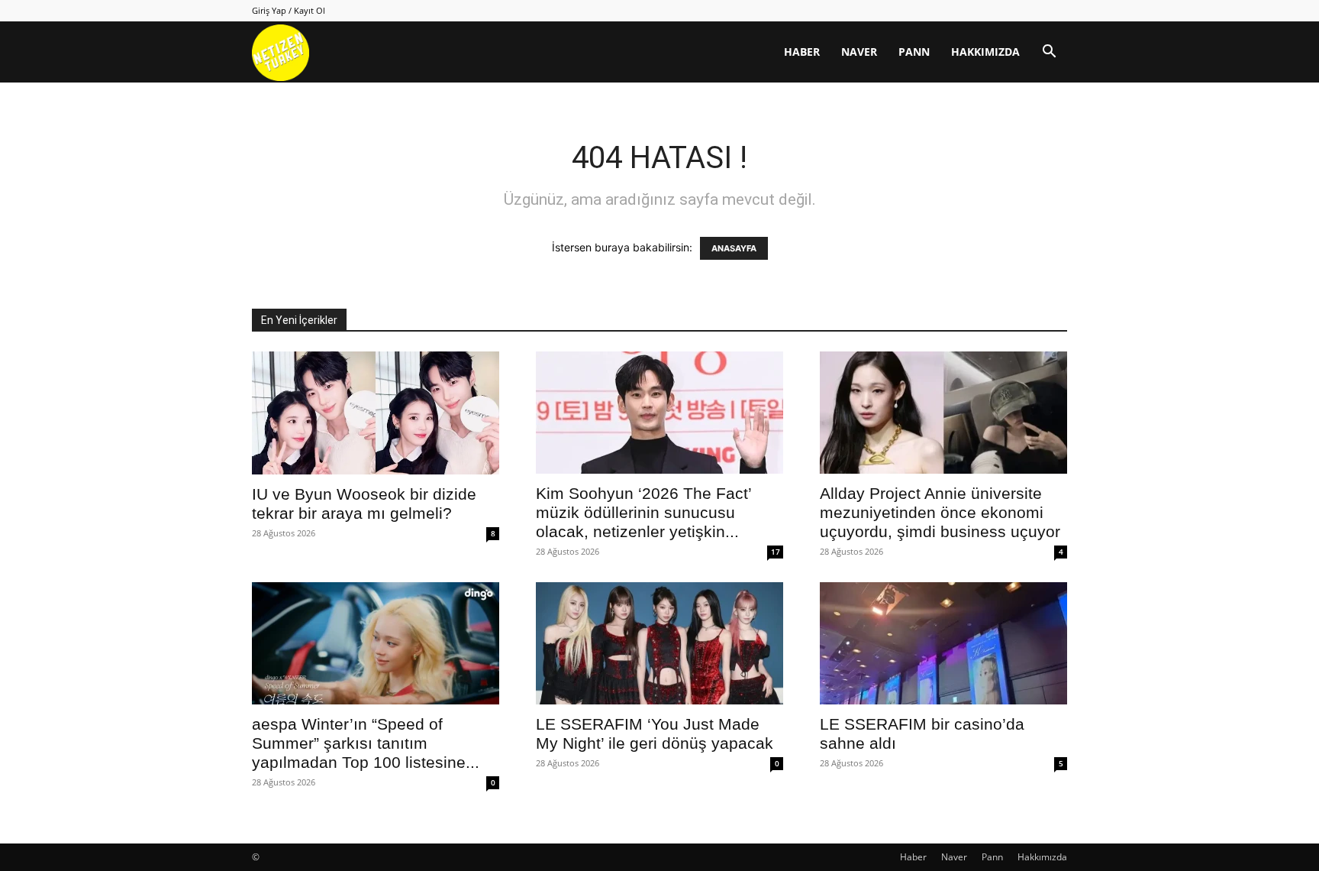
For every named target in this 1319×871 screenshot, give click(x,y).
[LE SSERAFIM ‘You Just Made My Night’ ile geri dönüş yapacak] (659, 643)
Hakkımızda (985, 51)
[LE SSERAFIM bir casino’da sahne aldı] (943, 643)
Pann (914, 51)
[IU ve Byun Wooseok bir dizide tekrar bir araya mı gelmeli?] (375, 412)
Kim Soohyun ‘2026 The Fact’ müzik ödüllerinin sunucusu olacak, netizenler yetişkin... (643, 512)
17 (775, 551)
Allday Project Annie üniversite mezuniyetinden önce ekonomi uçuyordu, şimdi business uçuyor (940, 512)
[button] (1048, 53)
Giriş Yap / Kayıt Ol (288, 10)
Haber (802, 51)
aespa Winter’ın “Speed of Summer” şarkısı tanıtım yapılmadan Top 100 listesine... (365, 743)
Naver (859, 51)
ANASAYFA (733, 248)
